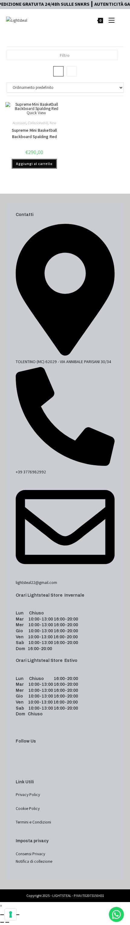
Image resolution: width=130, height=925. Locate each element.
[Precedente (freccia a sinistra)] (2, 922)
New (52, 123)
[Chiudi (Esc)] (17, 914)
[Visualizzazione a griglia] (58, 71)
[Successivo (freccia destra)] (7, 922)
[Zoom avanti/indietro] (2, 914)
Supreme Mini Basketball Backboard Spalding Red (34, 133)
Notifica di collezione (34, 861)
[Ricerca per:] (120, 20)
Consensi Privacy (30, 853)
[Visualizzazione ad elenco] (72, 71)
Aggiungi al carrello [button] (34, 163)
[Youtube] (17, 769)
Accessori (19, 123)
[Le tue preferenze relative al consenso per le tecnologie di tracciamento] (10, 914)
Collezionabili (38, 123)
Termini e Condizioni (33, 822)
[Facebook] (17, 753)
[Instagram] (17, 761)
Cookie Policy (28, 808)
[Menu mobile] (109, 20)
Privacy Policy (28, 794)
